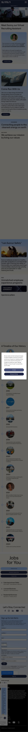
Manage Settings (14, 374)
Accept (14, 369)
